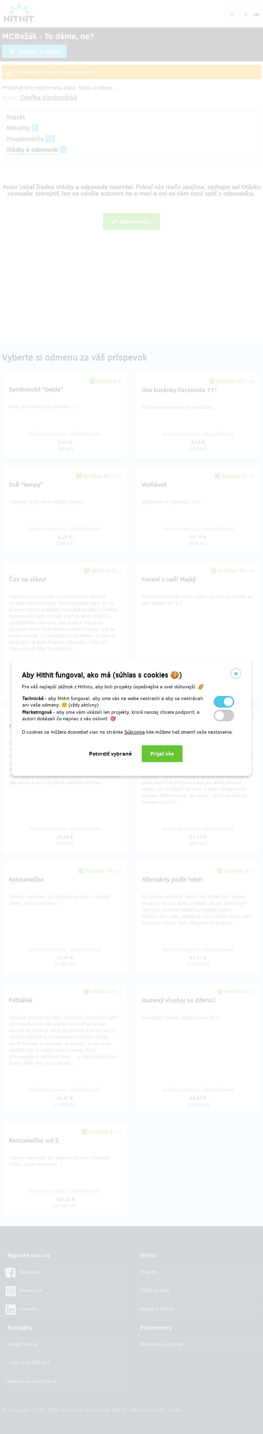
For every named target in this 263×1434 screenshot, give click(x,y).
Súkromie (134, 732)
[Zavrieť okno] (236, 673)
